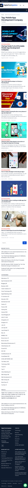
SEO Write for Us (5, 465)
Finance (3, 306)
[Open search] (20, 5)
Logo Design (4, 330)
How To (19, 483)
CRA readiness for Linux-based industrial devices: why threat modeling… (20, 453)
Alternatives (4, 278)
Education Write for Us (6, 467)
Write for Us (4, 451)
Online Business (5, 345)
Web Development (5, 377)
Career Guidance (5, 288)
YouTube (3, 384)
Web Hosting (4, 379)
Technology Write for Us (7, 458)
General (3, 312)
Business (3, 286)
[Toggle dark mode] (23, 5)
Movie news (4, 340)
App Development (5, 79)
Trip (2, 369)
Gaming (3, 309)
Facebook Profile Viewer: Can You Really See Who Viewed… (21, 474)
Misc (2, 332)
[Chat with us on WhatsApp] (25, 485)
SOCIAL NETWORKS (5, 359)
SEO (2, 351)
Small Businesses (5, 353)
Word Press (4, 382)
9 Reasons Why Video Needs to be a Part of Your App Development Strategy (12, 142)
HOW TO (3, 317)
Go (24, 242)
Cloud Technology (5, 291)
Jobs (2, 325)
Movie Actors (4, 338)
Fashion (3, 304)
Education (3, 299)
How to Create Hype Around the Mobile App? (13, 230)
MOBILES (3, 335)
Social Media (4, 356)
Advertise (3, 455)
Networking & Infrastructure (7, 343)
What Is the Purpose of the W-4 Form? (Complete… (20, 463)
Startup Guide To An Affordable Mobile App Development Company (12, 48)
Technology (4, 364)
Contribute (3, 453)
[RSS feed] (2, 445)
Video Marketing (5, 371)
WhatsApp (10, 486)
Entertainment (4, 301)
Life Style (3, 327)
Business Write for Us (6, 463)
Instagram (3, 322)
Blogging (3, 283)
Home (2, 14)
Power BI (3, 348)
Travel (2, 366)
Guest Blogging (4, 314)
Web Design (4, 374)
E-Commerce (4, 296)
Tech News (4, 361)
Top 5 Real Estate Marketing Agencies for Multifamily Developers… (20, 458)
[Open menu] (26, 10)
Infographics (4, 319)
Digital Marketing (5, 293)
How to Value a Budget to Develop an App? (12, 171)
